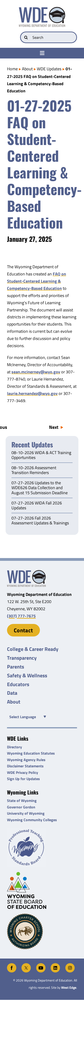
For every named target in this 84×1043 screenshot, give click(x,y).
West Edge (68, 987)
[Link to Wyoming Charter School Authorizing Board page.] (42, 931)
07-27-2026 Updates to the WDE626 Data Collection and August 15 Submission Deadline (39, 488)
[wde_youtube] (41, 965)
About (27, 69)
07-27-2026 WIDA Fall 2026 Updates (36, 506)
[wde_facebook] (11, 965)
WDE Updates (49, 69)
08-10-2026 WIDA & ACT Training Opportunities (41, 455)
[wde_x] (26, 965)
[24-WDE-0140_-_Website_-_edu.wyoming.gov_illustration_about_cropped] (26, 572)
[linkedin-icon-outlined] (55, 965)
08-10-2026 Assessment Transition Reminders (33, 470)
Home (12, 69)
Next (53, 427)
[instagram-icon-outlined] (70, 965)
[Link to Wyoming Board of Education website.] (42, 890)
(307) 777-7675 (21, 616)
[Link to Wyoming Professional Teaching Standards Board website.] (42, 847)
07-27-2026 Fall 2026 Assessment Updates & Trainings (40, 521)
